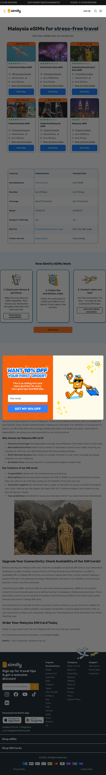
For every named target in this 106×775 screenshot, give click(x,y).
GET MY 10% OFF (28, 409)
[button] (101, 11)
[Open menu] (4, 11)
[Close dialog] (97, 364)
